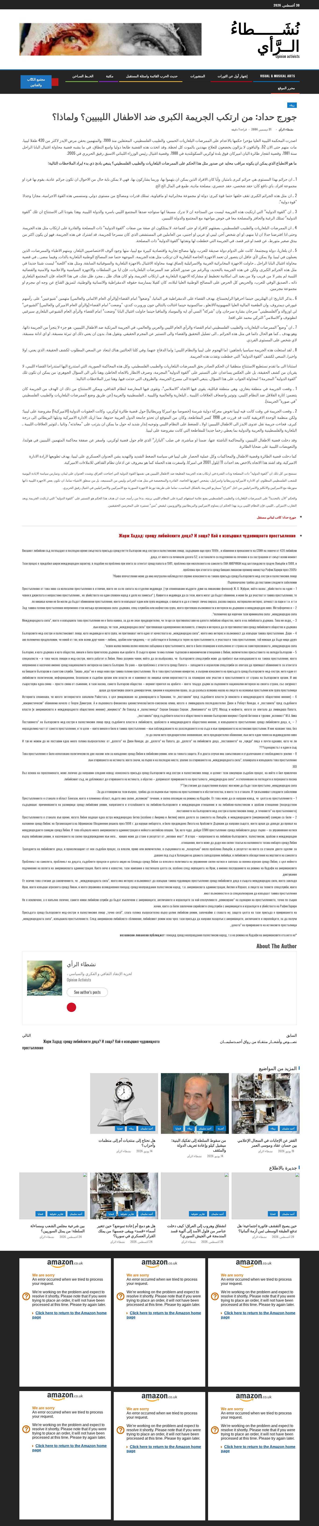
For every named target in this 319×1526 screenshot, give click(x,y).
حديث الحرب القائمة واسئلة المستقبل (152, 75)
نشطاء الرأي (285, 129)
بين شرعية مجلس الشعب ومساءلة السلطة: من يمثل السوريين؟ (57, 1228)
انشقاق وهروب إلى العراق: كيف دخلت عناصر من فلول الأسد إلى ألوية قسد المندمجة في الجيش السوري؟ (196, 1230)
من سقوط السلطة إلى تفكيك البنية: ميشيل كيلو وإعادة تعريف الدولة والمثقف (198, 1145)
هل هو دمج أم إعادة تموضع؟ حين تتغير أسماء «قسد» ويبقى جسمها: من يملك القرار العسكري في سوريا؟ (126, 1230)
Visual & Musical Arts (277, 75)
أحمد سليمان (288, 1128)
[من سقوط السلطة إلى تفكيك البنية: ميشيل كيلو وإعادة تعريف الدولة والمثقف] (195, 1103)
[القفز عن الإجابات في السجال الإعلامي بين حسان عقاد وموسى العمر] (266, 1103)
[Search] (62, 82)
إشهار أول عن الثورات (233, 75)
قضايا (178, 1128)
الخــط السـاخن (82, 75)
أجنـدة (221, 1128)
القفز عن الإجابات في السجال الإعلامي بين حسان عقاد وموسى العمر (267, 1142)
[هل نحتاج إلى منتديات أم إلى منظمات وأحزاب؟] (124, 1103)
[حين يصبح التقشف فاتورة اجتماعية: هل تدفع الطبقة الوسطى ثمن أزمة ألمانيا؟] (266, 1196)
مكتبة (109, 75)
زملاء (292, 105)
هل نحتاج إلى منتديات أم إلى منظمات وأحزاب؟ (127, 1142)
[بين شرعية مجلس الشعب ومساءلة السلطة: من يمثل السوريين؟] (53, 1196)
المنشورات (197, 75)
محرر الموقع (286, 87)
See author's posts (87, 992)
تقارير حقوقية (198, 1214)
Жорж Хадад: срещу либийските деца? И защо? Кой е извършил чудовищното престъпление (91, 1041)
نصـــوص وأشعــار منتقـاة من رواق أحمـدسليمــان (258, 1038)
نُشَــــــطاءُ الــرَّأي (265, 36)
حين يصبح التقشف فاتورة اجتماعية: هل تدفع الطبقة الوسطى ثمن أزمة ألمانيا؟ (267, 1228)
